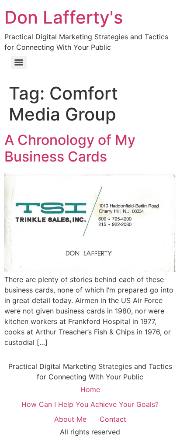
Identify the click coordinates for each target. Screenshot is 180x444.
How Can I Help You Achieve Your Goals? (90, 404)
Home (90, 389)
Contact (113, 419)
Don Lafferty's (63, 17)
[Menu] (19, 62)
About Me (70, 419)
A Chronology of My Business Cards (69, 148)
